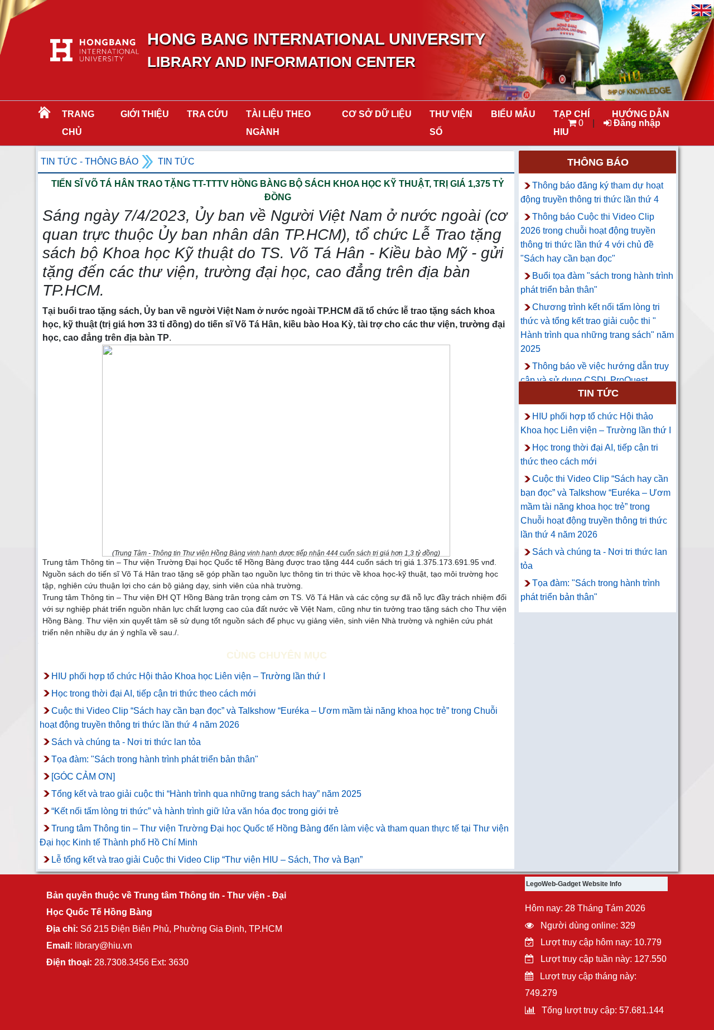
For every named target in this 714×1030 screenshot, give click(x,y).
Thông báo (598, 162)
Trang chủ (78, 123)
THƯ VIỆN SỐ (451, 123)
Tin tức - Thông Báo (89, 161)
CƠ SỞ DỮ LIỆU (377, 114)
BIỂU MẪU (513, 114)
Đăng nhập (635, 123)
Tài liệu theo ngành (278, 123)
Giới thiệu (144, 114)
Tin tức (176, 161)
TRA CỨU (207, 114)
